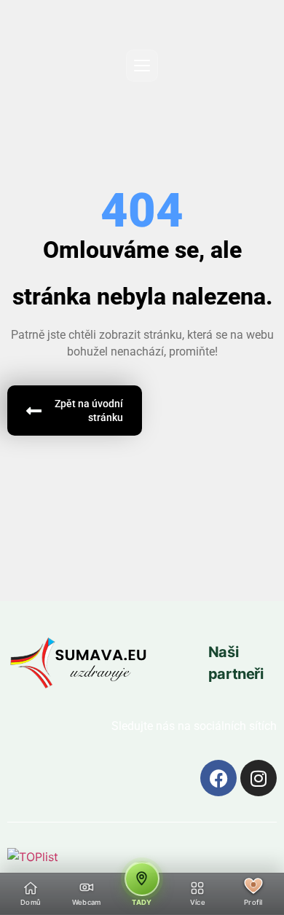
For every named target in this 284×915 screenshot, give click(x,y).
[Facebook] (218, 778)
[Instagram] (258, 778)
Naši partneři (236, 663)
